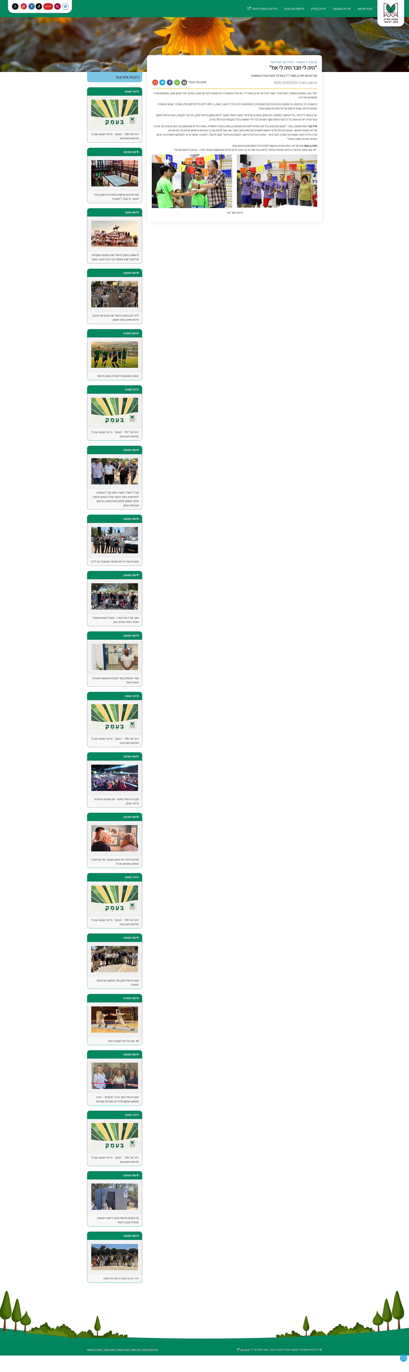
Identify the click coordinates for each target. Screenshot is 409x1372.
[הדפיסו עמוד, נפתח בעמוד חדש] (184, 82)
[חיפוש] (57, 6)
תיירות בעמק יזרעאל (262, 5)
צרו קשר (135, 1349)
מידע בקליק (318, 8)
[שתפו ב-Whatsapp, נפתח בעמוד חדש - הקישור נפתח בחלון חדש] (177, 82)
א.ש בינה (243, 1349)
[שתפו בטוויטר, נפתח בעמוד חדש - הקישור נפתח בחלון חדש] (162, 82)
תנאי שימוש (364, 8)
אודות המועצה (341, 8)
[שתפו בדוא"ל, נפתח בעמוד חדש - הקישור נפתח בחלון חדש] (155, 82)
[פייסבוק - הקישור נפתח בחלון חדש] (31, 6)
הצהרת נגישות (94, 1349)
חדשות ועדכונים (294, 8)
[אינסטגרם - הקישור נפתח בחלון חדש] (23, 6)
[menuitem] (361, 8)
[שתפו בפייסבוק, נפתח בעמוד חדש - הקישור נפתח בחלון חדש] (169, 82)
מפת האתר (109, 1349)
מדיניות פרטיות (149, 1349)
